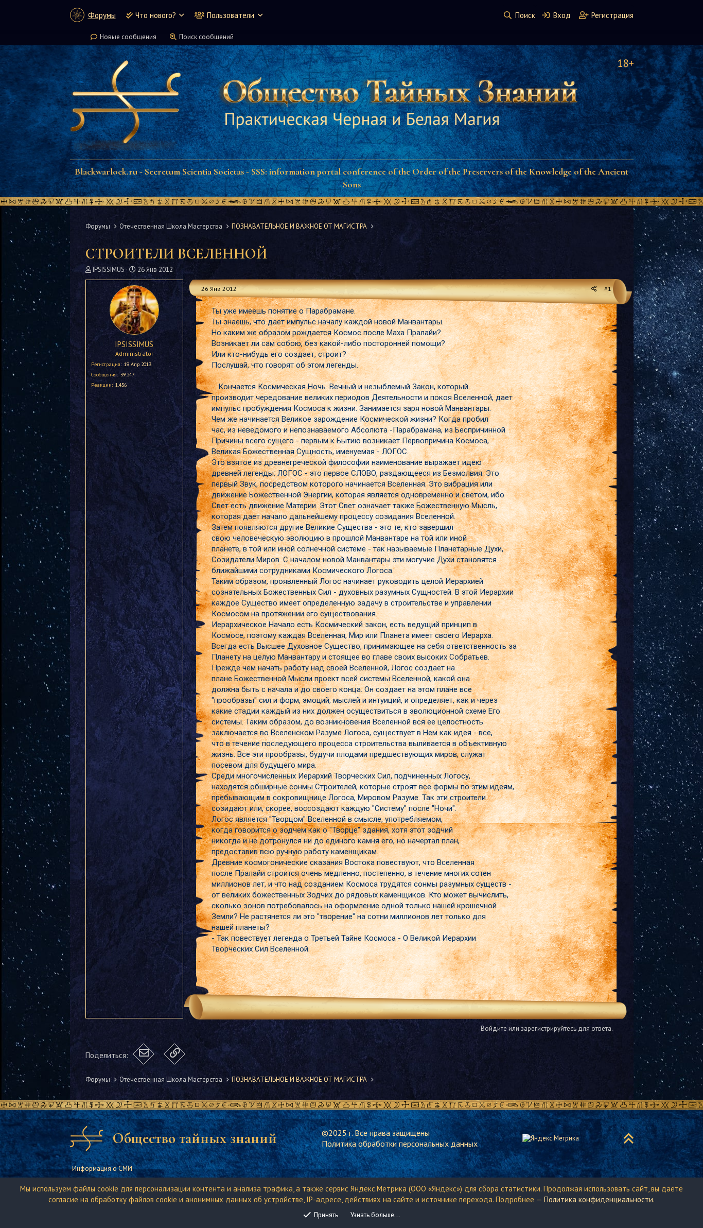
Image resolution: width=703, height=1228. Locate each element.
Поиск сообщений (206, 36)
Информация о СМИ (102, 1168)
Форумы (102, 15)
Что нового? (155, 15)
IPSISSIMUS (109, 269)
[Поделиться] (594, 289)
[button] (181, 15)
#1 (607, 288)
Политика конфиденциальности (598, 1199)
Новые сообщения (128, 36)
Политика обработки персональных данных (400, 1143)
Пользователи (230, 15)
